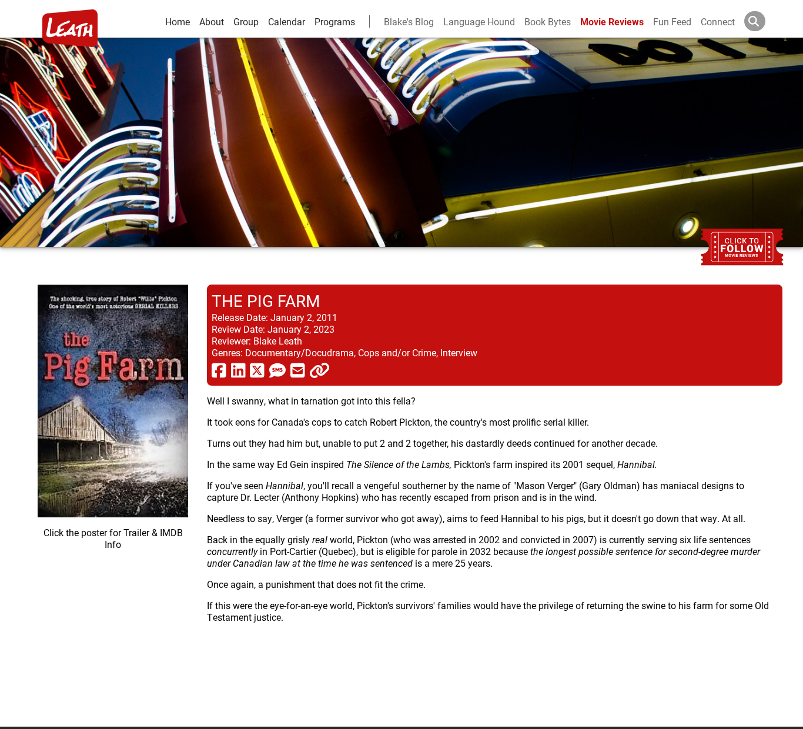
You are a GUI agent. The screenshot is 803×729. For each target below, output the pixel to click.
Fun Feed (672, 21)
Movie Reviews (612, 21)
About (211, 21)
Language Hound (479, 21)
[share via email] (297, 370)
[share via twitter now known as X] (257, 370)
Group (246, 21)
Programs (334, 21)
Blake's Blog (409, 21)
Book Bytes (547, 21)
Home (177, 21)
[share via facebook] (219, 370)
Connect (718, 21)
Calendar (286, 21)
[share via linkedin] (238, 370)
